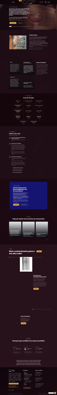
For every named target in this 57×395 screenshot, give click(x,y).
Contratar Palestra (25, 3)
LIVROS (25, 383)
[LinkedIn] (9, 390)
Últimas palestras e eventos (28, 376)
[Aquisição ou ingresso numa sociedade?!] (42, 230)
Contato (30, 3)
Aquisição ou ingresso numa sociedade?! (41, 234)
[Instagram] (11, 390)
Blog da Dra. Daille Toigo (27, 382)
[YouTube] (13, 390)
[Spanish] (49, 2)
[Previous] (10, 239)
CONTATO (25, 384)
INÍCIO (25, 372)
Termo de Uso (40, 393)
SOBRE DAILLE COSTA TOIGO (28, 374)
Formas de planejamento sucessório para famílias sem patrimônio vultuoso (28, 233)
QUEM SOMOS (26, 373)
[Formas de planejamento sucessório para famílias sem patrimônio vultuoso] (28, 230)
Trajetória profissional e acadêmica (28, 375)
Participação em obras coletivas (28, 381)
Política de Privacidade (45, 393)
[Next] (47, 239)
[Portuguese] (48, 2)
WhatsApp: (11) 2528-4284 (14, 383)
